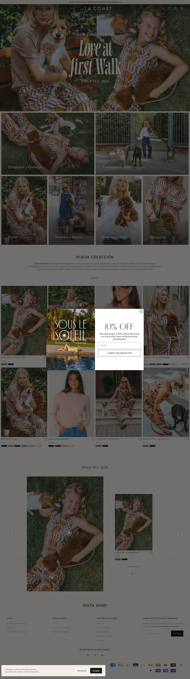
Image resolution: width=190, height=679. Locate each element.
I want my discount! (119, 353)
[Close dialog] (141, 311)
